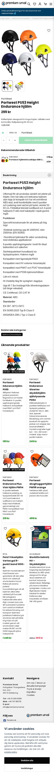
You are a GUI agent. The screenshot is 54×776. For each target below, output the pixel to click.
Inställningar (27, 768)
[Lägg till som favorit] (34, 4)
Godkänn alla (27, 760)
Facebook (11, 720)
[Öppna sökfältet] (29, 4)
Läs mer (6, 125)
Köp (49, 161)
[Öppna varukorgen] (45, 4)
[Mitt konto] (40, 4)
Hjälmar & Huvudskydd (21, 18)
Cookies (31, 695)
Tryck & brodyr (34, 689)
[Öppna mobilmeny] (51, 4)
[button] (48, 30)
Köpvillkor (31, 692)
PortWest (6, 98)
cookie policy (10, 752)
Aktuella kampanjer (36, 685)
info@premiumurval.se (13, 707)
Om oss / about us (36, 682)
